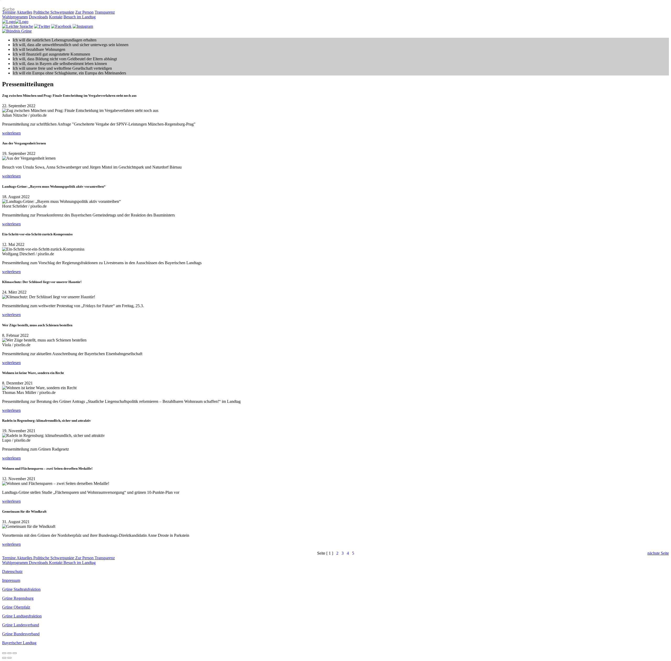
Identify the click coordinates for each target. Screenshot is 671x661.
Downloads (38, 17)
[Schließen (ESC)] (4, 653)
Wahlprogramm (15, 17)
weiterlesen (11, 133)
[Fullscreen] (9, 653)
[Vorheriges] (4, 658)
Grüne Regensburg (18, 598)
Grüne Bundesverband (21, 634)
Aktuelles (24, 12)
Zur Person (84, 12)
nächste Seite (658, 553)
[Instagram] (83, 26)
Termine (9, 12)
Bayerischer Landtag (19, 643)
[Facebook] (61, 26)
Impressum (11, 580)
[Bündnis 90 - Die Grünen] (17, 31)
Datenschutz (12, 571)
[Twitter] (42, 26)
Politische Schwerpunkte (53, 12)
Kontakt (55, 17)
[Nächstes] (9, 658)
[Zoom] (15, 653)
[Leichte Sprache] (17, 26)
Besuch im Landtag (79, 17)
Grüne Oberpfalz (16, 607)
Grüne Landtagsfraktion (22, 616)
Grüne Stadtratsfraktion (21, 589)
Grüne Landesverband (20, 625)
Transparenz (105, 12)
